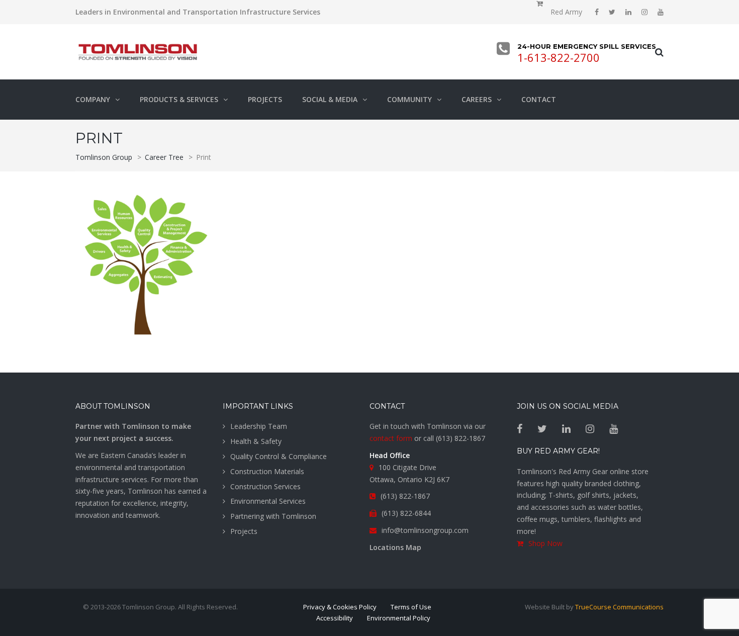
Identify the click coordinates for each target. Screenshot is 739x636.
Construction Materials (267, 471)
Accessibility (334, 617)
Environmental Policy (398, 617)
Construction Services (265, 486)
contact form (390, 438)
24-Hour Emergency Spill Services (582, 46)
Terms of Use (411, 606)
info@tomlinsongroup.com (425, 530)
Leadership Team (258, 426)
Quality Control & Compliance (278, 456)
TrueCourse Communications (619, 606)
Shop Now (545, 543)
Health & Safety (256, 441)
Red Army (566, 12)
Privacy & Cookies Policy (340, 606)
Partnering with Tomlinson (273, 516)
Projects (243, 531)
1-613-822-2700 (558, 57)
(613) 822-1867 (460, 438)
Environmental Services (268, 501)
